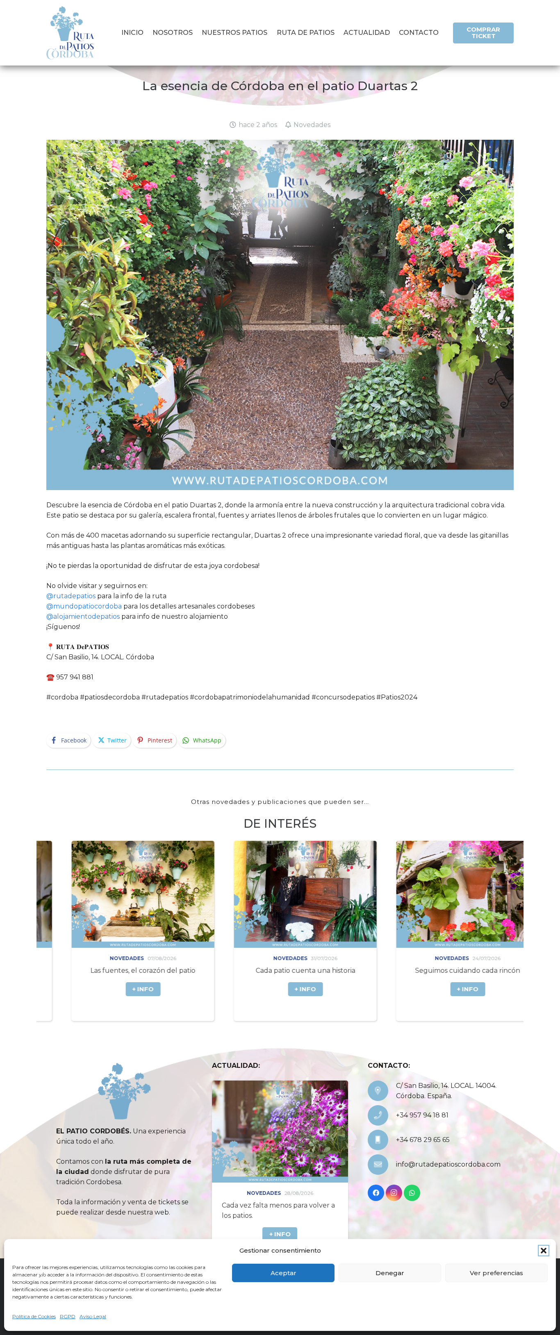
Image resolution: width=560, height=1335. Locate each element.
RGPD (67, 1316)
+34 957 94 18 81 (422, 1115)
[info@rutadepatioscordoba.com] (382, 1164)
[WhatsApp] (412, 1193)
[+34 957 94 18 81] (382, 1115)
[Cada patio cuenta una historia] (157, 894)
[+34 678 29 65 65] (382, 1140)
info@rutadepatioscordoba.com (448, 1164)
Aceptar (283, 1273)
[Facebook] (376, 1193)
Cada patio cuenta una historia (157, 970)
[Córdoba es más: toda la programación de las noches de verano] (482, 894)
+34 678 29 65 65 (423, 1140)
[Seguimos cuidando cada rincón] (319, 894)
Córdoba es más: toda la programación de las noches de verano (472, 981)
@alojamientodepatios (83, 616)
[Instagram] (394, 1193)
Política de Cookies (34, 1316)
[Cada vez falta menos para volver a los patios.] (280, 1132)
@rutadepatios (71, 596)
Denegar (390, 1273)
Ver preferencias (496, 1273)
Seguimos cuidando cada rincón (319, 970)
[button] (544, 1250)
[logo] (70, 32)
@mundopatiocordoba (84, 606)
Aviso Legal (93, 1316)
